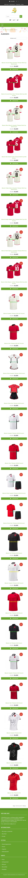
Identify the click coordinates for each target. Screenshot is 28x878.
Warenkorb (18, 4)
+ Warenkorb (14, 69)
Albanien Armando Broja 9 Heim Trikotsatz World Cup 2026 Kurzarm (14, 94)
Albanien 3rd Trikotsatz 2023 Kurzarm (14, 643)
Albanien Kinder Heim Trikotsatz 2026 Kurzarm (14, 403)
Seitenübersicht (5, 851)
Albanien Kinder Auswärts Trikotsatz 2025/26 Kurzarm (14, 493)
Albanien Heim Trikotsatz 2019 (14, 793)
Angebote (4, 849)
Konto (3, 859)
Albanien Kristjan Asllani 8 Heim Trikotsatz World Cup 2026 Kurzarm (14, 220)
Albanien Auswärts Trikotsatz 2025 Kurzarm (14, 583)
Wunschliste (4, 867)
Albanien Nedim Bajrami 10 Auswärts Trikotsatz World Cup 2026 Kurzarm (14, 251)
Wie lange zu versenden (7, 831)
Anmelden (12, 1)
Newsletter (4, 869)
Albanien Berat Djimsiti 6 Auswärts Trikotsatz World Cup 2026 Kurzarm (14, 126)
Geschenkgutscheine (6, 844)
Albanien (15, 29)
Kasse (22, 4)
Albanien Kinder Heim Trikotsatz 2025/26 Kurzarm (14, 523)
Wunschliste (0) (12, 4)
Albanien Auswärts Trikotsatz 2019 (14, 733)
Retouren (4, 864)
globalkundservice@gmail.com (10, 823)
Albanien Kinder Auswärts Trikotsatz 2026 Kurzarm (14, 373)
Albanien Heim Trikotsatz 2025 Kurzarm (14, 613)
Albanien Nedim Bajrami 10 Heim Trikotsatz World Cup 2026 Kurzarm (14, 282)
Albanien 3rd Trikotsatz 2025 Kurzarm (14, 553)
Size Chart (4, 833)
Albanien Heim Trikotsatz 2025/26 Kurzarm (14, 463)
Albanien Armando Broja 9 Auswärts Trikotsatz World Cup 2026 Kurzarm (14, 63)
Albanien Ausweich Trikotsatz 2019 (14, 763)
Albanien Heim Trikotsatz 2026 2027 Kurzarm (14, 343)
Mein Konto (6, 4)
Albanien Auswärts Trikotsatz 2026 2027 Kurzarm (14, 313)
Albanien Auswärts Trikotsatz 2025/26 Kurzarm (14, 433)
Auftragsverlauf (5, 862)
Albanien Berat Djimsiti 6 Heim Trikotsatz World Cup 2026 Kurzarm (14, 157)
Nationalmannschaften (8, 29)
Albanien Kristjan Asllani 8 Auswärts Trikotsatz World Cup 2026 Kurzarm (14, 188)
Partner (3, 846)
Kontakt (3, 836)
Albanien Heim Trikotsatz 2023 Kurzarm (14, 703)
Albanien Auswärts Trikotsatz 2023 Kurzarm (14, 673)
